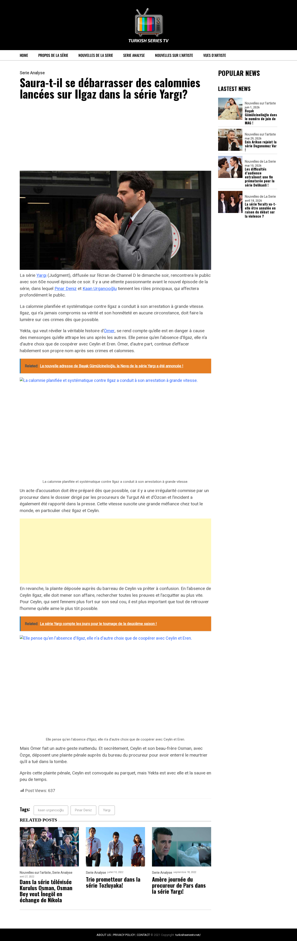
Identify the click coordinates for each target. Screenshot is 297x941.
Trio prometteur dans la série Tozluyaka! (113, 882)
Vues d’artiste (214, 55)
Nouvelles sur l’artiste (174, 55)
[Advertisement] (115, 136)
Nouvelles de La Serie (95, 55)
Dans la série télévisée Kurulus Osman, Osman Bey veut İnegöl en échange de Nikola (46, 891)
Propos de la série (53, 55)
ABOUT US (104, 934)
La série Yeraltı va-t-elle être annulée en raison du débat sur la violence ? (260, 210)
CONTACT (143, 934)
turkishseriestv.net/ (188, 934)
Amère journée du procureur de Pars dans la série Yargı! (179, 885)
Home (24, 55)
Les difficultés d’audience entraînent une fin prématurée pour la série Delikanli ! (259, 177)
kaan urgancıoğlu (51, 810)
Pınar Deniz (66, 288)
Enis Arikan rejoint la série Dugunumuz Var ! (261, 146)
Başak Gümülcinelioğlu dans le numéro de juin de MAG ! (261, 117)
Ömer (109, 330)
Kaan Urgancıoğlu (100, 288)
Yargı (41, 275)
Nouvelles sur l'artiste (260, 103)
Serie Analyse (134, 55)
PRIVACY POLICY (124, 934)
